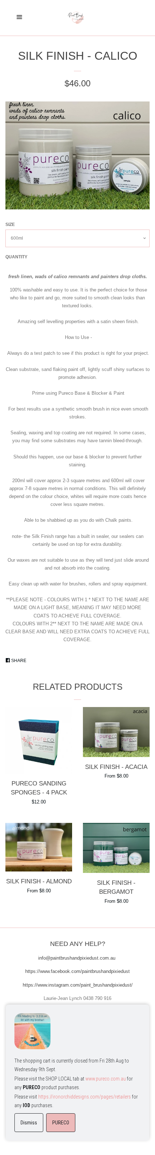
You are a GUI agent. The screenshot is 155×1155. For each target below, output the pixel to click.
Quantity (16, 256)
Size (10, 224)
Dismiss (29, 1122)
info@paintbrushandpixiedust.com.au (77, 958)
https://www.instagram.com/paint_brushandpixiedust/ (78, 985)
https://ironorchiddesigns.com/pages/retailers (84, 1097)
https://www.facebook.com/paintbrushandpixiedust (77, 971)
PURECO (60, 1122)
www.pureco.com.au (105, 1079)
